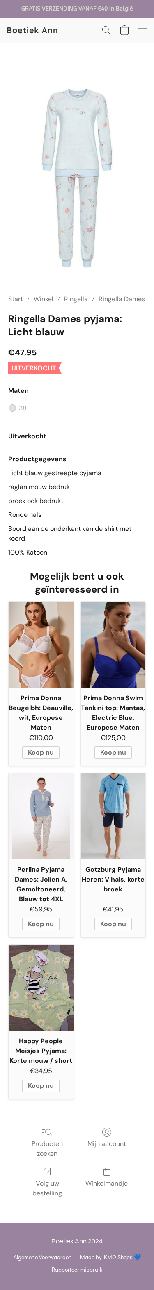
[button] (32, 30)
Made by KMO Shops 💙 (110, 1257)
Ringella (76, 299)
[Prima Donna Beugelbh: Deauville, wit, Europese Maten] (41, 645)
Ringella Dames (122, 299)
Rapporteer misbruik (77, 1269)
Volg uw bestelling (47, 1188)
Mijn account (106, 1143)
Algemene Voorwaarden (43, 1257)
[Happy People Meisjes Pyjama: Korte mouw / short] (41, 988)
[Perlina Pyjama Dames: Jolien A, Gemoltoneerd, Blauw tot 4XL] (41, 816)
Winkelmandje (106, 1183)
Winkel (43, 299)
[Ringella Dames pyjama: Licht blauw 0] (77, 178)
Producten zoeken (47, 1148)
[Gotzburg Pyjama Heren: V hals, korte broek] (113, 816)
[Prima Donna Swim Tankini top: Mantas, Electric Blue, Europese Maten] (113, 645)
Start (15, 299)
